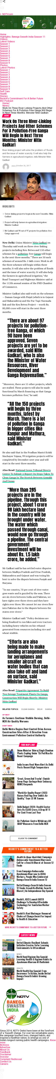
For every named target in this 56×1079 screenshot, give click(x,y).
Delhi (39, 709)
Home (3, 34)
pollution (23, 253)
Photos (4, 65)
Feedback (5, 1052)
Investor (4, 1056)
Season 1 (5, 43)
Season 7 (5, 58)
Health (3, 93)
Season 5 (5, 53)
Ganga (37, 253)
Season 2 (5, 46)
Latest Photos (7, 67)
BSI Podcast (6, 100)
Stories (4, 96)
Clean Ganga (27, 709)
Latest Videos (7, 41)
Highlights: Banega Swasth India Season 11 (22, 36)
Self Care (5, 91)
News (6, 105)
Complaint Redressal (11, 1059)
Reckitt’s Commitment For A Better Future (21, 98)
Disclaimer (5, 1054)
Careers (4, 1064)
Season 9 (5, 62)
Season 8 (5, 60)
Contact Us (5, 1061)
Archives (4, 1045)
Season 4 (5, 51)
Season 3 (5, 48)
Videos (3, 39)
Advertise (5, 1047)
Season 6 (5, 55)
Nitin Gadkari (40, 242)
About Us (5, 1049)
